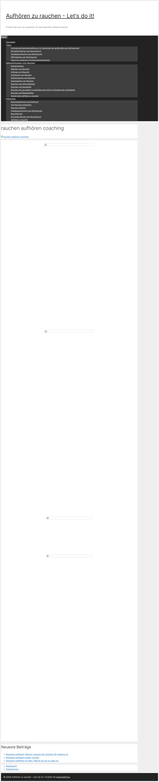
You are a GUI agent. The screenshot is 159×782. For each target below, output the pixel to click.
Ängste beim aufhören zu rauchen (24, 96)
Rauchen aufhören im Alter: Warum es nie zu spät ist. (32, 760)
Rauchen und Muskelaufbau (22, 93)
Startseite (10, 42)
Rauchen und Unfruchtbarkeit (23, 84)
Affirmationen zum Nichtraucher (24, 57)
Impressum (11, 766)
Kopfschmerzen (17, 66)
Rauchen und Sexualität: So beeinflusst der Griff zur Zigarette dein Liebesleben (43, 90)
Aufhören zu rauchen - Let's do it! (50, 15)
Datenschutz (12, 769)
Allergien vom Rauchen (20, 69)
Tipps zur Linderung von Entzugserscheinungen (30, 60)
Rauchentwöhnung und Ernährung (25, 102)
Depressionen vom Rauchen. (22, 81)
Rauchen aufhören (18, 108)
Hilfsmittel (11, 99)
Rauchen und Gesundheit (21, 87)
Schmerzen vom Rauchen (21, 75)
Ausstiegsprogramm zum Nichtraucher (26, 54)
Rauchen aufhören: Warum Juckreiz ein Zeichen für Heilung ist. (37, 754)
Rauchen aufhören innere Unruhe (22, 757)
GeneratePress (63, 777)
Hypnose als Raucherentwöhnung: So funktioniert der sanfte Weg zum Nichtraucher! (45, 48)
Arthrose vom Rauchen (20, 72)
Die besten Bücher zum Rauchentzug (26, 51)
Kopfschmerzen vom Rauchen (23, 78)
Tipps (8, 45)
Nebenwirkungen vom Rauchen (20, 63)
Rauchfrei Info (16, 114)
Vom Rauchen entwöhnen (21, 105)
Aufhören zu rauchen (19, 120)
